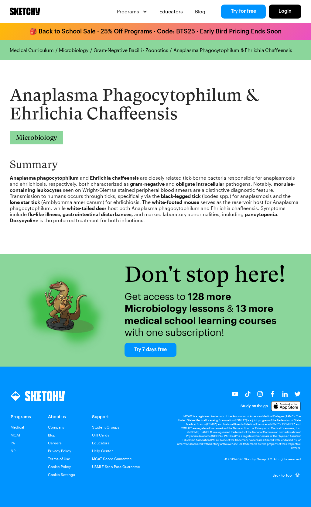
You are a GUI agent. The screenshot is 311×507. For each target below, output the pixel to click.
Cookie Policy (59, 466)
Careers (55, 443)
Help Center (102, 451)
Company (56, 427)
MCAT (16, 435)
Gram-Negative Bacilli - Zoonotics (131, 50)
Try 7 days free (150, 349)
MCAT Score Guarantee (112, 459)
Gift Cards (100, 435)
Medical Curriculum (32, 50)
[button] (132, 11)
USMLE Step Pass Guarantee (116, 466)
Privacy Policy (59, 451)
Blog (200, 11)
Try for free (243, 11)
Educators (171, 11)
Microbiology (73, 50)
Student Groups (105, 427)
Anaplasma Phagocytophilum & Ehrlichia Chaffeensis (232, 50)
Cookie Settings (61, 474)
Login (285, 11)
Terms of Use (59, 459)
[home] (25, 12)
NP (13, 451)
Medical (17, 427)
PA (13, 443)
